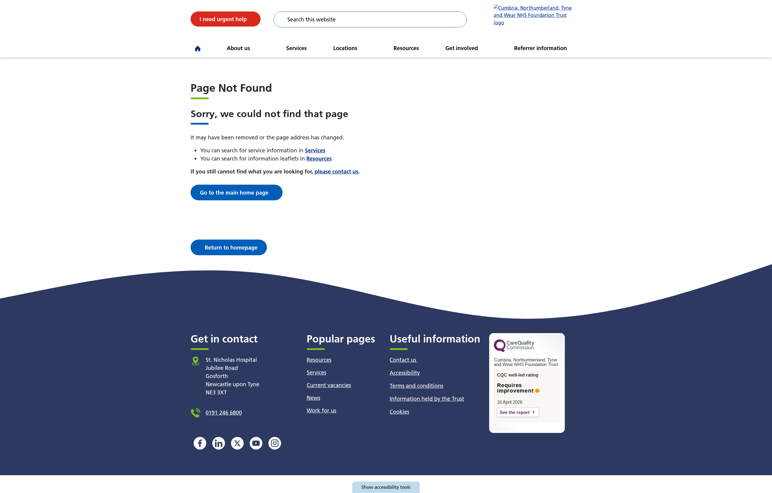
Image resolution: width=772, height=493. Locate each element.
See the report (515, 412)
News (313, 397)
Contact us (404, 359)
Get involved (461, 48)
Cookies (399, 411)
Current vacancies (329, 385)
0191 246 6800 (224, 412)
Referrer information (540, 48)
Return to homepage (231, 247)
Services (296, 48)
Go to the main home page (234, 192)
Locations (345, 48)
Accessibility (405, 372)
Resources (406, 48)
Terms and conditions (416, 385)
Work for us (321, 410)
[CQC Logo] (514, 350)
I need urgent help (223, 19)
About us (238, 48)
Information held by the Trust (427, 398)
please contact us (336, 171)
